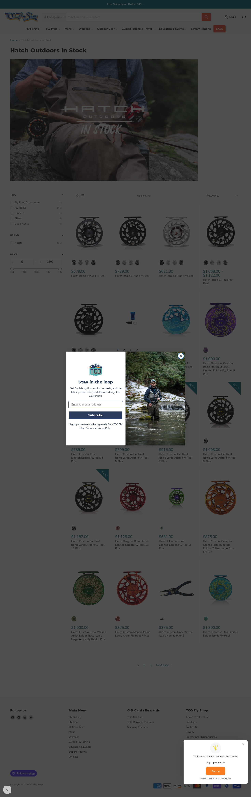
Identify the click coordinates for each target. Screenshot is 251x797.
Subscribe (95, 415)
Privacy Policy (104, 428)
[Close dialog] (181, 356)
